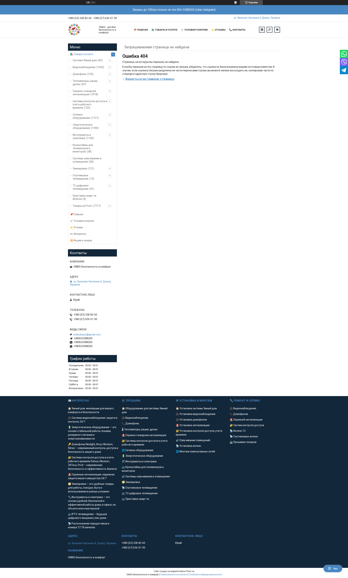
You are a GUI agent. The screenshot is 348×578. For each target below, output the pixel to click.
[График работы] (262, 30)
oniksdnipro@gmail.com (87, 334)
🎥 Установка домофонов (191, 419)
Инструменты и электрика (82, 136)
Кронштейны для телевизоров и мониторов (83, 148)
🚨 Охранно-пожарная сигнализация (144, 435)
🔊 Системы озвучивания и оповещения (146, 476)
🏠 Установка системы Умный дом (196, 408)
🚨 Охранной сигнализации (246, 419)
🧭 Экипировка (131, 482)
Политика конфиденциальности (205, 574)
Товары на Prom (82, 205)
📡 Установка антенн (188, 445)
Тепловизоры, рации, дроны (85, 82)
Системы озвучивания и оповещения (87, 160)
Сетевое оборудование (81, 116)
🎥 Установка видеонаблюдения (195, 414)
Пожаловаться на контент (173, 574)
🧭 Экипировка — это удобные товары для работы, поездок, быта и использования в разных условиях (91, 487)
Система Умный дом (85, 60)
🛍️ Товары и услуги (164, 29)
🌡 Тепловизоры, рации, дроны (140, 429)
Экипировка (80, 168)
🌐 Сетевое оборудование (137, 450)
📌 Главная (140, 29)
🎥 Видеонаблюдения (243, 408)
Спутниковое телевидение (80, 177)
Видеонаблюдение (84, 67)
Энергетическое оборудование (82, 126)
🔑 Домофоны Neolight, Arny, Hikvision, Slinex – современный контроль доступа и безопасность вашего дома (93, 448)
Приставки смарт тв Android (84, 197)
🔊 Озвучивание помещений (193, 440)
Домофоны (79, 74)
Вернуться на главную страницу (149, 79)
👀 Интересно (78, 233)
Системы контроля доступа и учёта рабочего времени (90, 104)
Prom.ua (190, 571)
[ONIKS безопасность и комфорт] (81, 29)
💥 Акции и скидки (81, 240)
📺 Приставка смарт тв (135, 498)
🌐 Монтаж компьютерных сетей (195, 451)
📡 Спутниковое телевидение (139, 487)
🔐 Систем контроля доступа (247, 425)
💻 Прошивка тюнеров (243, 442)
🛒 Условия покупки (194, 29)
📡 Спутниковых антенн (244, 436)
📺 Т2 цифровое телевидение (140, 493)
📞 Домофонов (239, 414)
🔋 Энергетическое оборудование (142, 455)
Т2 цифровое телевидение (81, 187)
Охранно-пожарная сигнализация (84, 93)
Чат (335, 568)
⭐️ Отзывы (218, 29)
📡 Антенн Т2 (238, 430)
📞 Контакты (237, 29)
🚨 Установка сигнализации (193, 425)
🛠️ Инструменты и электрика (139, 461)
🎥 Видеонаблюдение (135, 417)
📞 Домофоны (130, 423)
